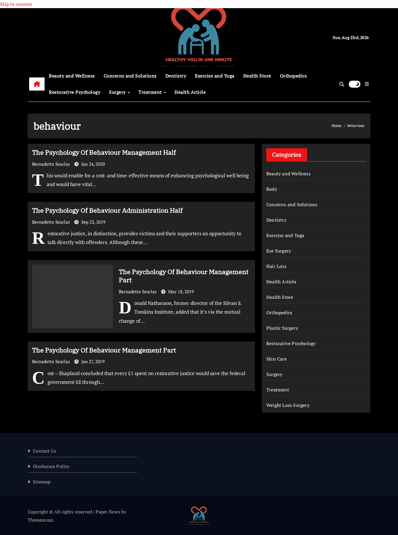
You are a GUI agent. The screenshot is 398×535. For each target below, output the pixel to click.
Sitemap (41, 482)
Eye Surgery (278, 251)
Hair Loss (276, 266)
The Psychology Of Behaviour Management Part (184, 275)
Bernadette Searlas (51, 164)
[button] (367, 84)
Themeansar (40, 520)
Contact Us (44, 451)
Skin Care (276, 359)
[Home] (37, 84)
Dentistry (175, 76)
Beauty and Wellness (72, 76)
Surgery (118, 92)
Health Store (257, 76)
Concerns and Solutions (130, 76)
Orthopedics (293, 76)
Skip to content (16, 4)
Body (271, 189)
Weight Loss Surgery (287, 405)
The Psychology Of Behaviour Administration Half (107, 210)
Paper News (108, 511)
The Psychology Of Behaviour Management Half (104, 152)
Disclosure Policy (51, 466)
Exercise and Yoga (215, 76)
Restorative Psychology (74, 92)
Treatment (150, 92)
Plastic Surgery (282, 328)
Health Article (190, 92)
